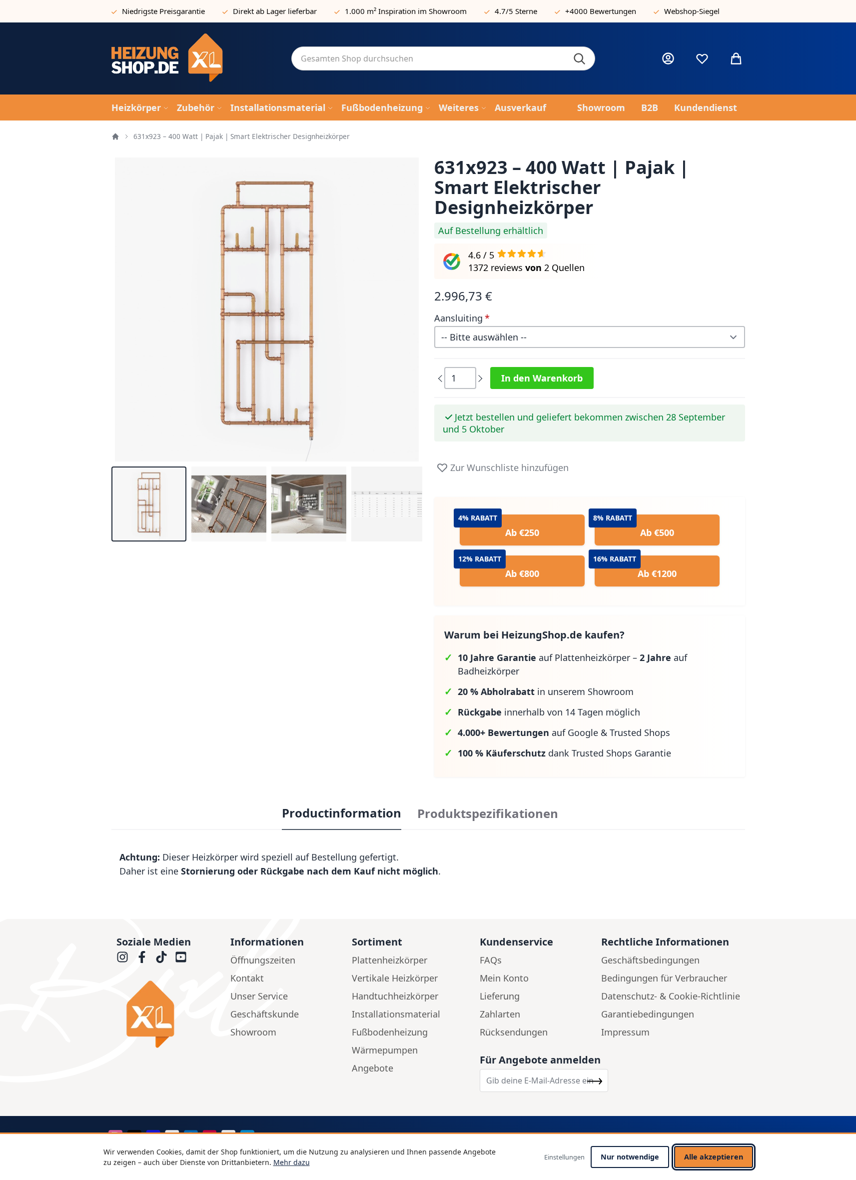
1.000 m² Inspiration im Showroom (406, 11)
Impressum (625, 1032)
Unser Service (259, 996)
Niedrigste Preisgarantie (163, 11)
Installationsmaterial (396, 1014)
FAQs (491, 960)
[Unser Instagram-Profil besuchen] (122, 957)
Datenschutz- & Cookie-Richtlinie (670, 996)
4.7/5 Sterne (516, 11)
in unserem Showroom (546, 692)
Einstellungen (564, 1157)
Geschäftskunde (264, 1014)
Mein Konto (504, 978)
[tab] (341, 813)
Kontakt (247, 978)
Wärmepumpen (385, 1050)
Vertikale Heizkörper (395, 978)
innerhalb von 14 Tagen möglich (549, 712)
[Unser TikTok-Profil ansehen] (161, 957)
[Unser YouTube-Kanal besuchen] (181, 957)
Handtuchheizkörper (395, 996)
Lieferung (500, 996)
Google (583, 732)
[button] (148, 504)
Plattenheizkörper (389, 960)
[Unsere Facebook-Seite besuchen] (142, 957)
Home (115, 136)
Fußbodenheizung (390, 1032)
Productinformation (341, 813)
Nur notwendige (630, 1157)
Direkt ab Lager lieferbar (275, 11)
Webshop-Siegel (692, 11)
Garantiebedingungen (647, 1014)
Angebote (372, 1068)
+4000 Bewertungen (600, 11)
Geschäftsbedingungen (650, 960)
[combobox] (443, 58)
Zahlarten (500, 1014)
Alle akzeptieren (713, 1157)
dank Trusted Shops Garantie (564, 753)
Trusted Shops (640, 732)
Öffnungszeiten (262, 960)
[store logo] (193, 58)
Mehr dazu (291, 1162)
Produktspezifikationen (487, 814)
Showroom (253, 1032)
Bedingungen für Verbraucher (664, 978)
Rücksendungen (514, 1032)
